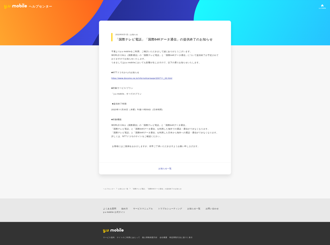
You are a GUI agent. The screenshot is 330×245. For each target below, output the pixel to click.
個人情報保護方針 (150, 237)
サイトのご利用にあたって (128, 237)
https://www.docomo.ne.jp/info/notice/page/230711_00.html (141, 78)
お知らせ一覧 (165, 168)
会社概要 (163, 237)
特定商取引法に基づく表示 (181, 237)
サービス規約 (109, 237)
